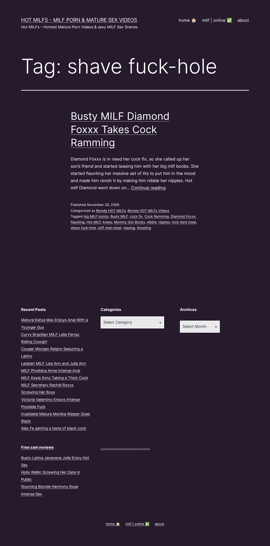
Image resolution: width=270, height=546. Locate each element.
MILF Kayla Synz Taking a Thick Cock (54, 378)
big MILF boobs (96, 216)
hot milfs (108, 448)
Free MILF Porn (125, 448)
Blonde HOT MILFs (111, 210)
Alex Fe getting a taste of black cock (53, 428)
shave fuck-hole (83, 228)
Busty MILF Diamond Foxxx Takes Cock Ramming (120, 129)
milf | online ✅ (217, 20)
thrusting (144, 228)
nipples (164, 222)
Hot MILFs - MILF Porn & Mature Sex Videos (79, 20)
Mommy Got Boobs (129, 222)
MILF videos (120, 448)
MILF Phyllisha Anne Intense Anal (50, 370)
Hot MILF (93, 222)
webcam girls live (147, 448)
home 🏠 (187, 20)
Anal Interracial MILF (114, 448)
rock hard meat (184, 222)
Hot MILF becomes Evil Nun (139, 448)
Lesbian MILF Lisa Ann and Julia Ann (53, 363)
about (243, 20)
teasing (129, 228)
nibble (152, 222)
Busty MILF (119, 216)
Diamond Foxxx (183, 216)
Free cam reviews (37, 447)
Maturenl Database (104, 448)
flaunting (78, 222)
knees (107, 222)
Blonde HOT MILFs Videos (148, 210)
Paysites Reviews (131, 448)
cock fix (136, 216)
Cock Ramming (156, 216)
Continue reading (148, 187)
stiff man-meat (110, 228)
